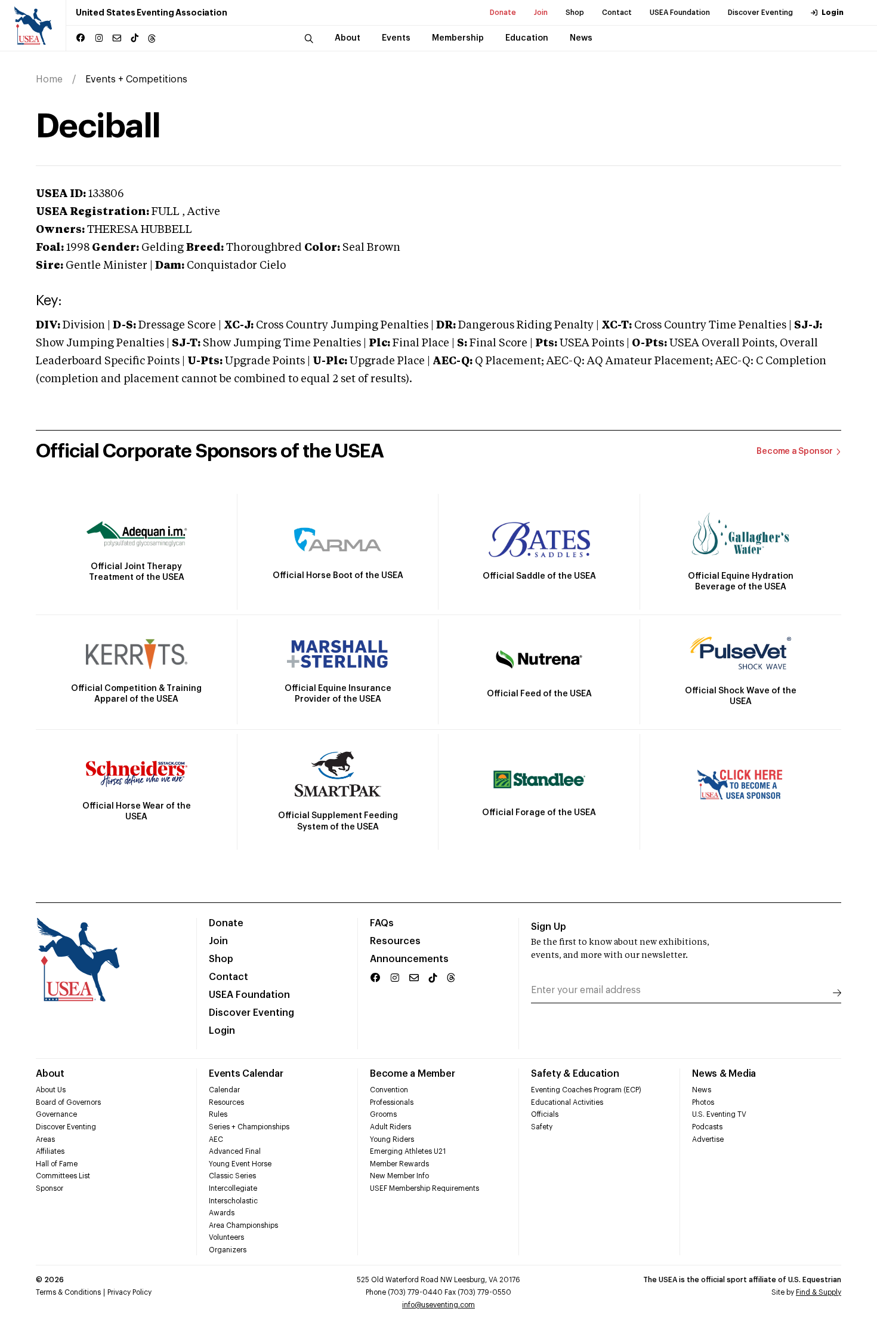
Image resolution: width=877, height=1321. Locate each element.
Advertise (708, 1139)
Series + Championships (249, 1126)
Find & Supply (818, 1292)
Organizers (227, 1250)
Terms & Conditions (68, 1292)
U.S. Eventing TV (719, 1114)
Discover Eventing (760, 12)
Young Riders (392, 1139)
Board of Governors (68, 1102)
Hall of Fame (57, 1164)
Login (833, 12)
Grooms (383, 1114)
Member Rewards (399, 1164)
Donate (503, 12)
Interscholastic (233, 1201)
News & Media (724, 1074)
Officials (544, 1114)
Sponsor (49, 1188)
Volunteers (226, 1237)
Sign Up (548, 927)
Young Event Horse (240, 1164)
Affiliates (50, 1151)
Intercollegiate (233, 1188)
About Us (51, 1089)
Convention (389, 1089)
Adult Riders (390, 1126)
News (701, 1089)
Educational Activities (567, 1102)
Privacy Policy (129, 1292)
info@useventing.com (438, 1304)
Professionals (391, 1102)
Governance (56, 1114)
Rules (218, 1114)
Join (541, 12)
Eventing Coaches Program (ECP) (586, 1089)
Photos (703, 1102)
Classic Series (232, 1175)
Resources (395, 941)
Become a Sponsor (794, 451)
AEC (216, 1139)
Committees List (63, 1175)
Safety (541, 1126)
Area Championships (243, 1225)
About (50, 1074)
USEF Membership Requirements (424, 1188)
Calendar (224, 1089)
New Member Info (399, 1175)
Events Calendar (246, 1074)
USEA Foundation (680, 12)
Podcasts (707, 1126)
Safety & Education (575, 1074)
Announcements (409, 959)
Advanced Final (235, 1151)
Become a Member (412, 1074)
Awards (221, 1212)
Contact (617, 12)
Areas (45, 1139)
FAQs (382, 923)
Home (49, 79)
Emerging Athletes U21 (408, 1151)
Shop (575, 12)
